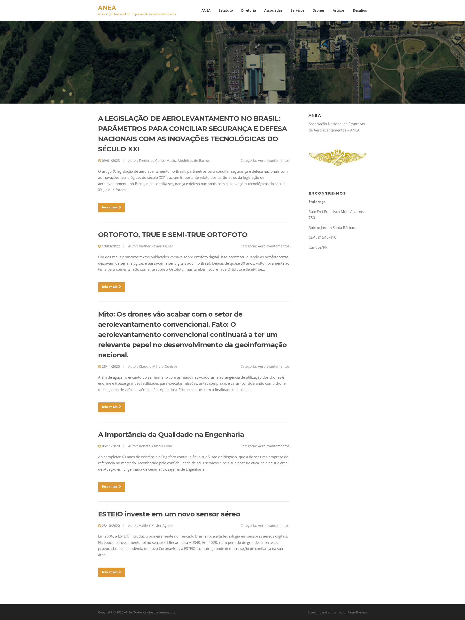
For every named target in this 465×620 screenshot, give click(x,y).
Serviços (297, 10)
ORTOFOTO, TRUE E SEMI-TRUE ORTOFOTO (173, 234)
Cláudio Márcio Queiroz (158, 366)
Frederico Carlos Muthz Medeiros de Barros (174, 160)
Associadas (273, 10)
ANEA (107, 7)
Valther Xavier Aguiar (156, 246)
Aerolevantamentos (273, 160)
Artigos (339, 10)
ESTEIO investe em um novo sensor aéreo (169, 514)
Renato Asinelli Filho (155, 446)
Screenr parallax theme (324, 612)
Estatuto (226, 10)
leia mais (110, 207)
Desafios (360, 10)
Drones (319, 10)
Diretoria (248, 10)
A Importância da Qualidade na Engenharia (171, 434)
